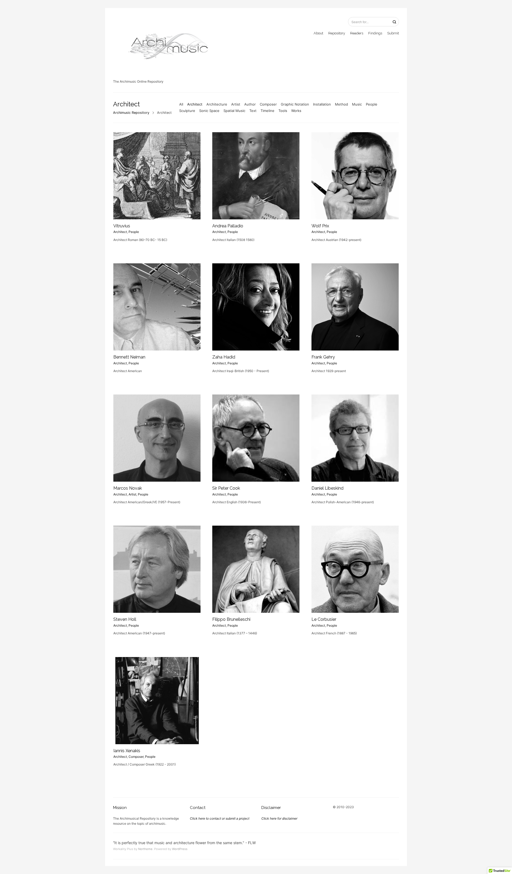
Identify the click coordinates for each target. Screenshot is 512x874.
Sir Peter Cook (226, 488)
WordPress (179, 849)
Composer (268, 104)
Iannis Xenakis (126, 750)
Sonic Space (209, 110)
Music (357, 104)
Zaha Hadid (223, 357)
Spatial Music (234, 110)
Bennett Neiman (129, 357)
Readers (356, 33)
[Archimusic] (166, 44)
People (371, 104)
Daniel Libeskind (327, 488)
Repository (336, 33)
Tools (282, 110)
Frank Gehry (323, 357)
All (181, 104)
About (318, 33)
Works (296, 110)
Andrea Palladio (227, 225)
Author (250, 104)
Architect (194, 104)
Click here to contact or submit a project (219, 818)
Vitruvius (121, 225)
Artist (235, 104)
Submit (393, 33)
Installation (322, 104)
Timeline (267, 110)
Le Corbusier (323, 619)
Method (341, 104)
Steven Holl (124, 619)
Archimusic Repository (131, 113)
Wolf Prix (320, 225)
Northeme (145, 849)
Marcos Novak (127, 488)
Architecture (216, 104)
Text (253, 110)
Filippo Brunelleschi (231, 619)
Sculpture (187, 110)
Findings (375, 33)
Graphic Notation (295, 104)
